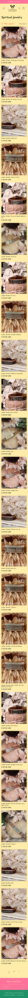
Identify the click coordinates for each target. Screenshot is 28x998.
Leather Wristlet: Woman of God (10, 177)
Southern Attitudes (14, 993)
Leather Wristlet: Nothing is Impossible (12, 373)
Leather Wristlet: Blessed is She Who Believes (13, 961)
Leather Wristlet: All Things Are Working (12, 60)
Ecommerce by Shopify (9, 995)
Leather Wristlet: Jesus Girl (8, 568)
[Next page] (19, 971)
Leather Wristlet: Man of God (9, 412)
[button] (4, 8)
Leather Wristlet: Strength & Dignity (11, 334)
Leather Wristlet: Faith (7, 883)
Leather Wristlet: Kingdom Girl (9, 490)
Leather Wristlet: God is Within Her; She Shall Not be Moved (12, 686)
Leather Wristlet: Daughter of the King (11, 764)
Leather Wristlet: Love (7, 451)
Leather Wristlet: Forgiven (8, 844)
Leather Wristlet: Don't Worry (9, 725)
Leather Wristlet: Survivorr (8, 295)
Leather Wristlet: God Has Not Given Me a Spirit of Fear (13, 804)
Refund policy (20, 995)
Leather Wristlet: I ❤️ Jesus (8, 607)
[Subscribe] (23, 987)
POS (20, 993)
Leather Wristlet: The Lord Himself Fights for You (13, 217)
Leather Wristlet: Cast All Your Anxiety (11, 922)
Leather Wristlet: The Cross (8, 256)
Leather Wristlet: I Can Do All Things (11, 646)
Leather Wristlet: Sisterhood (9, 138)
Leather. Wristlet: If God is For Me (10, 529)
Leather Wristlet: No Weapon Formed (11, 99)
